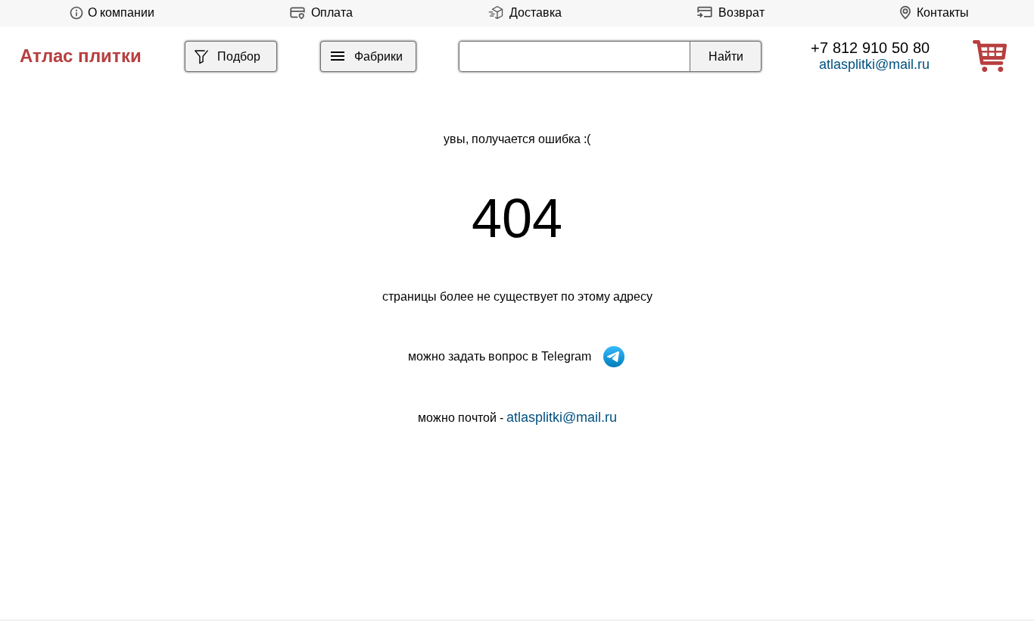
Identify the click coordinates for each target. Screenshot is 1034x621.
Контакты (943, 12)
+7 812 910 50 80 (870, 47)
